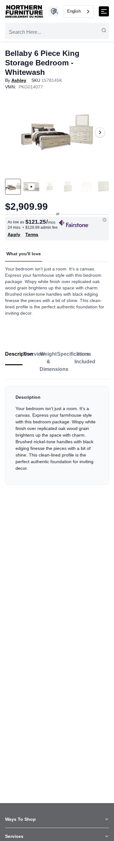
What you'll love (23, 253)
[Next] (100, 132)
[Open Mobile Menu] (104, 11)
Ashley (18, 80)
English (74, 11)
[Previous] (14, 132)
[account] (55, 11)
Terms (31, 234)
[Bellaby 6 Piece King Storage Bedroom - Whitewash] (57, 132)
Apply (14, 234)
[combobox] (79, 11)
